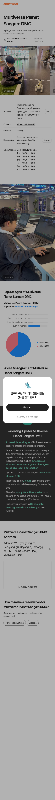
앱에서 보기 (27, 407)
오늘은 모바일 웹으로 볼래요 (27, 417)
